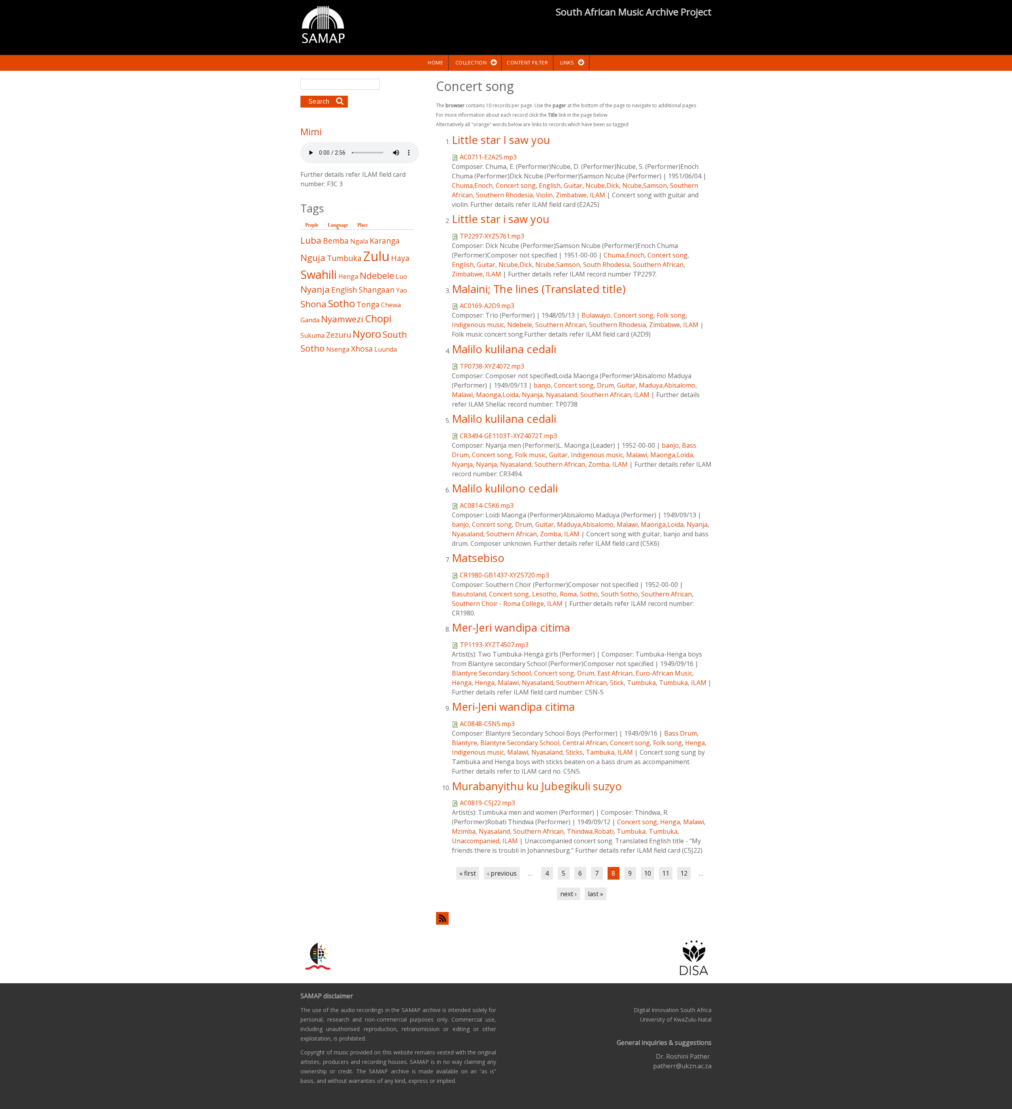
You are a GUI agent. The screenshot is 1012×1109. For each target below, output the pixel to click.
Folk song (671, 315)
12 (683, 873)
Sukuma (312, 335)
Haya (400, 258)
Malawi (462, 394)
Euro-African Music (664, 673)
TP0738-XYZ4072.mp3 (492, 366)
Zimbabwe (571, 195)
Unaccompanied (475, 840)
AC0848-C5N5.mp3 (487, 723)
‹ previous (502, 873)
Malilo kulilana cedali (504, 349)
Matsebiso (478, 558)
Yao (401, 290)
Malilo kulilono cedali (505, 488)
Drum (605, 385)
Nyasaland (561, 394)
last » (595, 893)
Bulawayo (596, 315)
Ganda (309, 320)
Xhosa (362, 348)
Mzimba (464, 831)
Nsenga (337, 349)
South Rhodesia (606, 264)
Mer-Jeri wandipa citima (511, 627)
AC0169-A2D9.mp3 (487, 305)
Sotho (589, 594)
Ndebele (519, 324)
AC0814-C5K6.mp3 (487, 505)
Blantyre (464, 742)
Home (435, 62)
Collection (471, 62)
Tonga (368, 304)
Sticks (574, 752)
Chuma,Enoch (472, 185)
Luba (310, 240)
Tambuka (600, 752)
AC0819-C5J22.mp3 (487, 803)
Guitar (573, 185)
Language (340, 225)
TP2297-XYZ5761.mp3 (492, 236)
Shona (313, 304)
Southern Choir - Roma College (498, 603)
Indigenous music (478, 324)
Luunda (385, 349)
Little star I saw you (501, 139)
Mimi (311, 131)
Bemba (336, 240)
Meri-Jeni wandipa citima (513, 706)
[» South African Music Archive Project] (323, 25)
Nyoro (367, 334)
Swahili (318, 274)
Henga (462, 682)
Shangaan (377, 289)
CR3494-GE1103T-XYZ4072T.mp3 (508, 435)
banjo (542, 385)
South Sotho (619, 594)
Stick (617, 682)
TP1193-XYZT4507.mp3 (494, 644)
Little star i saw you (500, 219)
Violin (544, 195)
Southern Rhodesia (504, 195)
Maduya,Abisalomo (667, 385)
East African (614, 673)
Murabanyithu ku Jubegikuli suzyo (537, 786)
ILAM (597, 195)
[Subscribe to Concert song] (574, 918)
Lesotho (544, 594)
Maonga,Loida (497, 394)
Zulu (376, 256)
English (550, 185)
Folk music (530, 454)
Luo (401, 276)
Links (567, 62)
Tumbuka (641, 682)
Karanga (385, 240)
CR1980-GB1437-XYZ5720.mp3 (504, 575)
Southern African (658, 264)
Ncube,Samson (644, 185)
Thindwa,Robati (590, 831)
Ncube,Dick (602, 185)
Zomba (598, 464)
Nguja (312, 258)
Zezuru (338, 334)
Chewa (391, 305)
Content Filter (527, 62)
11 (665, 873)
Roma (568, 594)
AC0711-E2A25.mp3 (488, 157)
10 (647, 873)
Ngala (359, 241)
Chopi (378, 319)
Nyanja (532, 394)
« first (467, 873)
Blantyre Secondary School (491, 673)
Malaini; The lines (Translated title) (538, 289)
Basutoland (469, 594)
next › (568, 893)
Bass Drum (680, 733)
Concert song (516, 185)
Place (362, 225)
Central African (585, 742)
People (311, 225)
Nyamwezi (342, 319)
